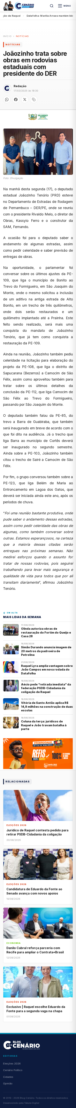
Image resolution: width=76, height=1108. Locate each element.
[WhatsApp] (7, 99)
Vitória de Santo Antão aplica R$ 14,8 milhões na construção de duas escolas (47, 706)
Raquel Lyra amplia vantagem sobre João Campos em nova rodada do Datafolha (47, 669)
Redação (20, 86)
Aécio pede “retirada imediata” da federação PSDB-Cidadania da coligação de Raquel (46, 688)
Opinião (7, 1083)
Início (7, 36)
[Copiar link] (33, 99)
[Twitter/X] (24, 99)
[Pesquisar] (52, 6)
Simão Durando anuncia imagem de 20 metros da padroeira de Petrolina (46, 651)
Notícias (22, 36)
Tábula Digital (31, 1103)
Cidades (8, 1076)
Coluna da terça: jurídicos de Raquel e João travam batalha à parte (43, 725)
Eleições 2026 (12, 1063)
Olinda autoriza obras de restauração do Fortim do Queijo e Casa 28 (46, 632)
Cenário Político (12, 1070)
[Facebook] (15, 99)
